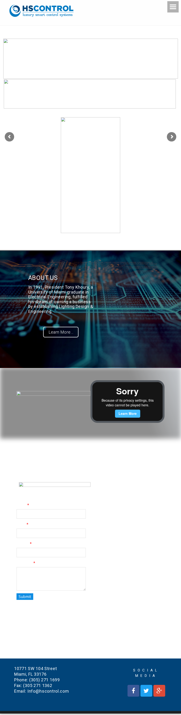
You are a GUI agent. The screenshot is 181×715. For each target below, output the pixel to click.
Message (24, 563)
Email (20, 524)
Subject (22, 543)
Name (21, 505)
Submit (25, 596)
